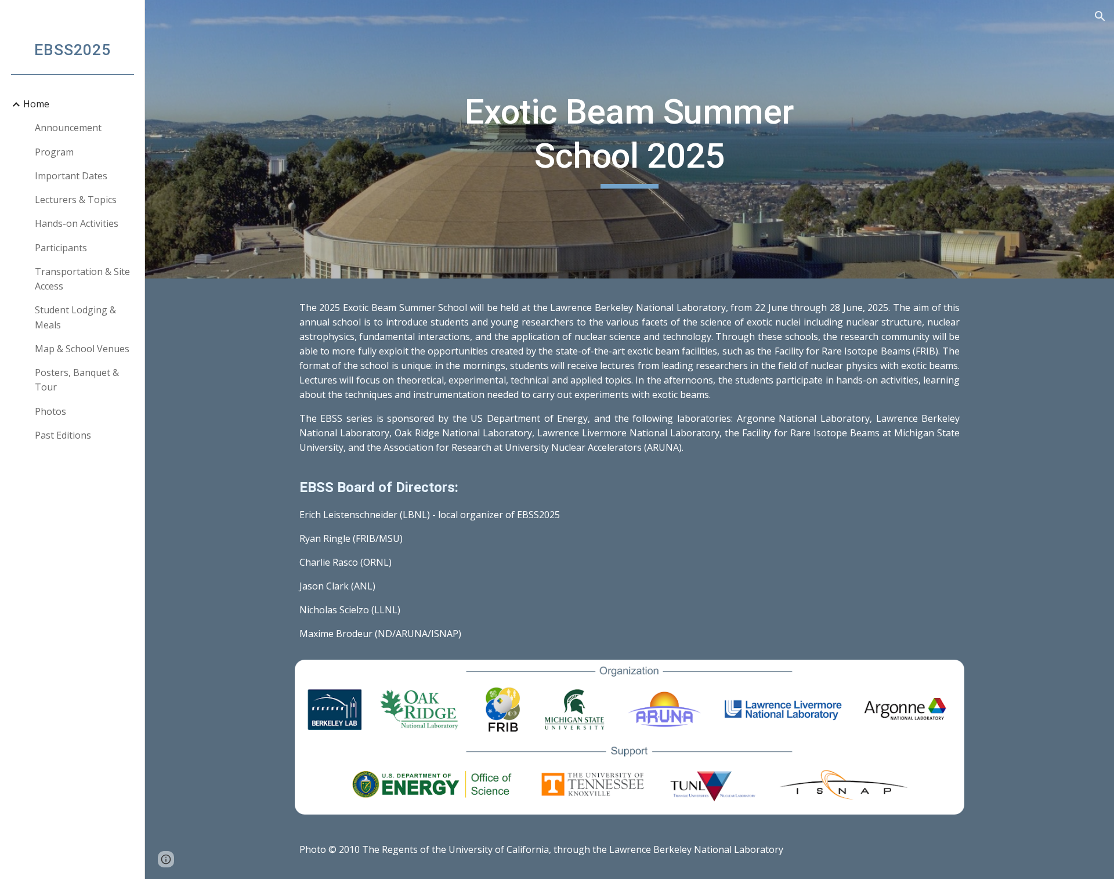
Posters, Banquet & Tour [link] (77, 379)
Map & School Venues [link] (82, 348)
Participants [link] (61, 247)
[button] (1100, 16)
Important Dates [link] (71, 175)
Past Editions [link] (63, 435)
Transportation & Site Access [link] (82, 278)
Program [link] (54, 152)
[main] (629, 139)
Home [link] (36, 103)
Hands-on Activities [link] (76, 223)
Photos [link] (50, 411)
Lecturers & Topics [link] (76, 199)
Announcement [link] (68, 127)
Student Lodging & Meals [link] (75, 317)
